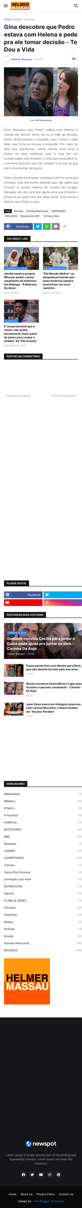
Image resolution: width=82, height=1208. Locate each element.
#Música (43, 801)
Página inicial (12, 19)
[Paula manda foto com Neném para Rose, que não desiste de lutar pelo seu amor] (13, 670)
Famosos (43, 907)
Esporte (43, 893)
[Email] (56, 226)
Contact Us (66, 1194)
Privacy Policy (45, 1194)
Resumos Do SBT (30, 216)
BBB (43, 836)
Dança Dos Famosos (43, 872)
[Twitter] (38, 226)
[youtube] (23, 602)
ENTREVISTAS (43, 886)
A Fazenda (43, 815)
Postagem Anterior (18, 395)
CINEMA (43, 850)
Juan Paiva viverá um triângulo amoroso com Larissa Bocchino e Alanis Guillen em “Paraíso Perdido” (53, 707)
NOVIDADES (59, 211)
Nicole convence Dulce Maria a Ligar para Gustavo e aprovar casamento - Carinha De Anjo (54, 687)
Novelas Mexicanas (37, 211)
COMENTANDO (43, 857)
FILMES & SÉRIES (43, 900)
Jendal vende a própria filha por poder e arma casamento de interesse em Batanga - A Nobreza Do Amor (20, 281)
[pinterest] (58, 1174)
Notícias (43, 929)
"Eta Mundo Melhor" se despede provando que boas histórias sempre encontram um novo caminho (58, 281)
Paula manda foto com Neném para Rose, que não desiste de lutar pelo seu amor (53, 667)
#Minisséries (43, 794)
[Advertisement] (41, 445)
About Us (26, 1194)
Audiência (43, 822)
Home (13, 1194)
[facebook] (23, 1174)
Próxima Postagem (63, 395)
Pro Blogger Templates (49, 1201)
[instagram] (49, 1174)
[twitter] (32, 1174)
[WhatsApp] (47, 226)
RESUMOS (11, 216)
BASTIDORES (43, 829)
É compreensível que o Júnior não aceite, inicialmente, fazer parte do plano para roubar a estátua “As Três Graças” (20, 334)
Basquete (43, 843)
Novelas (29, 19)
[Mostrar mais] (65, 226)
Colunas (43, 865)
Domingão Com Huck (43, 879)
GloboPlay (43, 914)
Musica (43, 922)
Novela (43, 936)
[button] (5, 6)
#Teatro (43, 808)
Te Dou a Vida (51, 216)
